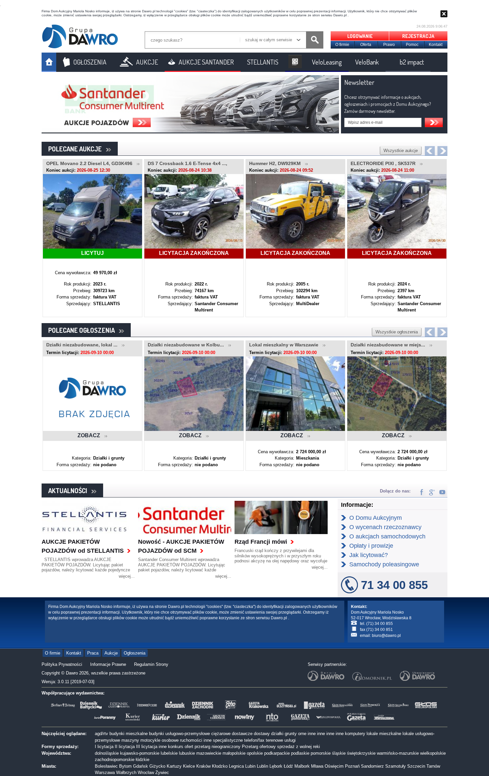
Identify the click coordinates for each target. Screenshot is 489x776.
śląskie (339, 753)
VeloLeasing (327, 62)
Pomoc (412, 44)
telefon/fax (254, 740)
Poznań (352, 766)
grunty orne (295, 733)
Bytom (125, 766)
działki (277, 733)
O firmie (342, 44)
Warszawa (105, 772)
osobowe (170, 740)
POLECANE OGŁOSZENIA (83, 330)
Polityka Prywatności (62, 664)
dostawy (262, 733)
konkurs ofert (180, 746)
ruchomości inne (196, 740)
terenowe (274, 740)
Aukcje (111, 653)
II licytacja (125, 746)
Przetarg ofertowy (259, 746)
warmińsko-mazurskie (398, 753)
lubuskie (187, 753)
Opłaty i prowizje (371, 545)
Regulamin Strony (151, 664)
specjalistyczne (228, 740)
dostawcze (242, 733)
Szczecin (416, 766)
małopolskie (234, 753)
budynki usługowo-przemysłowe (179, 733)
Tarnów (433, 766)
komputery (355, 733)
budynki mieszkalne (128, 733)
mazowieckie (208, 753)
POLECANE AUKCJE (77, 148)
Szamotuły (395, 766)
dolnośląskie (107, 753)
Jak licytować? (368, 555)
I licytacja (104, 746)
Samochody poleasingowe (384, 564)
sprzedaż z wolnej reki (298, 746)
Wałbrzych (126, 772)
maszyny (130, 740)
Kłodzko (220, 766)
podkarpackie (277, 753)
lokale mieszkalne (384, 733)
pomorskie (321, 753)
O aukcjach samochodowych (387, 536)
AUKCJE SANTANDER (206, 62)
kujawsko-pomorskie (139, 753)
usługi (290, 740)
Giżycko (157, 766)
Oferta (365, 44)
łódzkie (142, 759)
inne (312, 733)
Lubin (250, 766)
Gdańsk (140, 766)
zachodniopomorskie (114, 759)
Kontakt (435, 44)
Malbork (302, 766)
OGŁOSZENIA (89, 62)
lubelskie (169, 753)
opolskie (255, 753)
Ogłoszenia (134, 653)
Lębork (275, 766)
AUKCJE (147, 62)
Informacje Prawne (108, 664)
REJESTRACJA (418, 36)
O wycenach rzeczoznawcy (385, 527)
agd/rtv (101, 733)
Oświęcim (334, 766)
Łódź (288, 766)
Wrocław (146, 772)
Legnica (236, 766)
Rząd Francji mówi (261, 541)
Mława (317, 766)
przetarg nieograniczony (218, 746)
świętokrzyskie (361, 753)
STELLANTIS (262, 62)
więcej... (127, 576)
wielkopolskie (433, 753)
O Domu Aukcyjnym (375, 517)
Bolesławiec (106, 766)
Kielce (189, 766)
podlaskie (300, 753)
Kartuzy (174, 766)
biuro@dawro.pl (386, 635)
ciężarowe (221, 733)
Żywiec (162, 772)
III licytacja (146, 746)
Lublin (262, 766)
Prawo (389, 44)
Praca (92, 653)
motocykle (150, 740)
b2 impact (412, 62)
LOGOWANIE (360, 36)
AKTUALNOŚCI (69, 490)
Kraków (203, 766)
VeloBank (367, 62)
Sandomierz (372, 766)
